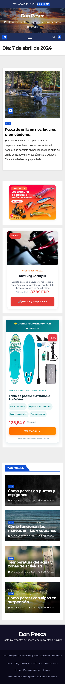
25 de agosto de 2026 (23, 500)
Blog (8, 123)
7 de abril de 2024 (19, 141)
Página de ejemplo (31, 670)
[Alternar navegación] (30, 37)
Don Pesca (32, 16)
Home (9, 663)
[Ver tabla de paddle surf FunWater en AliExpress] (32, 358)
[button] (54, 37)
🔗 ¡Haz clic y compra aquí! (32, 301)
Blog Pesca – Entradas (32, 663)
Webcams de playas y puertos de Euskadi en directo (32, 677)
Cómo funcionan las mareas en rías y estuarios (32, 528)
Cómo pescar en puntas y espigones (31, 493)
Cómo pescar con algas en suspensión (32, 600)
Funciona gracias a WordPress (17, 655)
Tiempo (46, 670)
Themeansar (56, 655)
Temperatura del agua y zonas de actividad (30, 564)
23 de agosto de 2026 (23, 607)
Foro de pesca (51, 663)
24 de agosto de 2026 (23, 536)
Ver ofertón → (32, 431)
